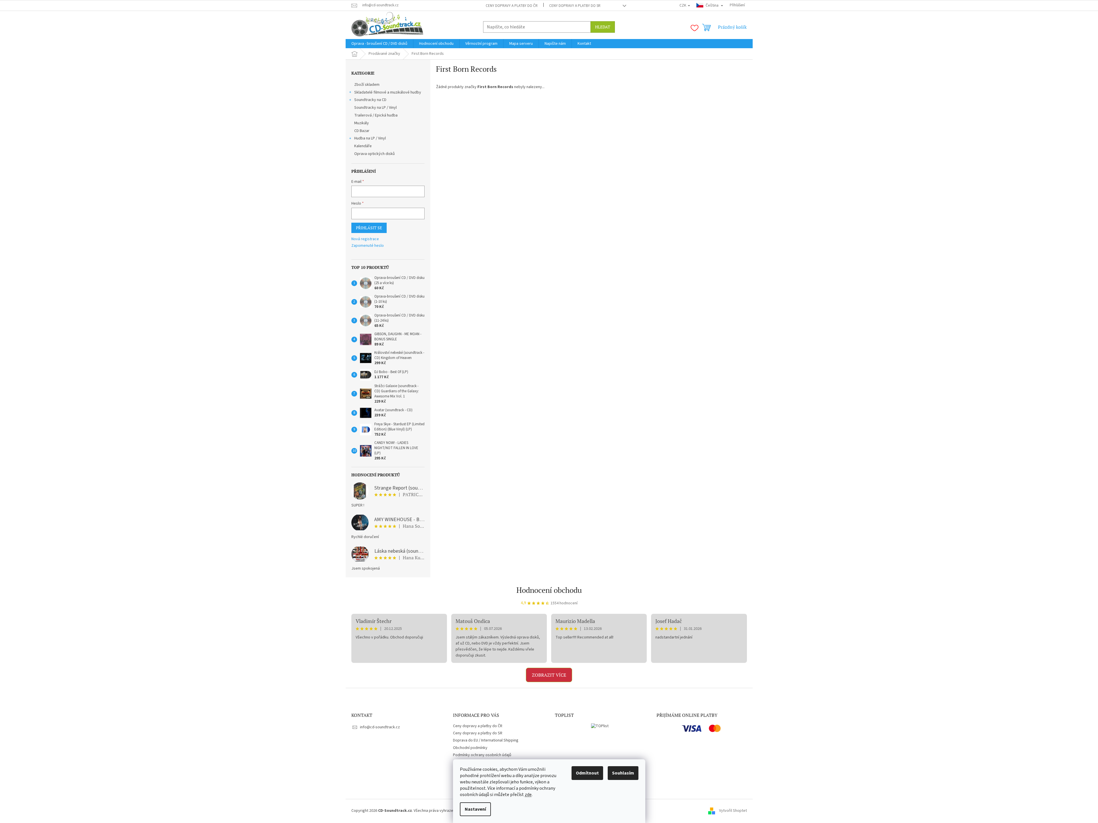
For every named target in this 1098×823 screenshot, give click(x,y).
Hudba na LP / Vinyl (370, 138)
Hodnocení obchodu (549, 590)
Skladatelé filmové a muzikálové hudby (387, 92)
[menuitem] (379, 43)
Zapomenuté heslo (367, 246)
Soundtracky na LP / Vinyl (375, 107)
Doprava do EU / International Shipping (485, 740)
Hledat (602, 27)
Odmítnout (587, 773)
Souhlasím (623, 773)
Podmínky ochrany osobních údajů (482, 755)
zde (528, 794)
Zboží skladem (366, 85)
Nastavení (475, 809)
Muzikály (361, 123)
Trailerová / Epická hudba (376, 115)
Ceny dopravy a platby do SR (575, 5)
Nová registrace (365, 239)
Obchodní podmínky (470, 748)
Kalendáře (363, 146)
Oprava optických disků (374, 154)
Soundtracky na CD (370, 100)
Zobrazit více (549, 675)
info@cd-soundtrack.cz (380, 727)
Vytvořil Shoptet (733, 811)
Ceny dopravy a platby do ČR (512, 5)
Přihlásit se (369, 227)
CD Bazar (361, 131)
